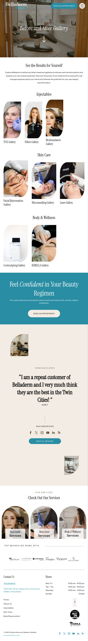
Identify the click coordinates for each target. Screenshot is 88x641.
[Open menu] (82, 6)
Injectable (15, 532)
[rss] (59, 433)
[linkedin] (53, 433)
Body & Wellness (73, 532)
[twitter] (36, 433)
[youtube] (47, 433)
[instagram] (42, 433)
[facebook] (30, 433)
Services (15, 535)
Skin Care (44, 532)
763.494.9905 (9, 583)
